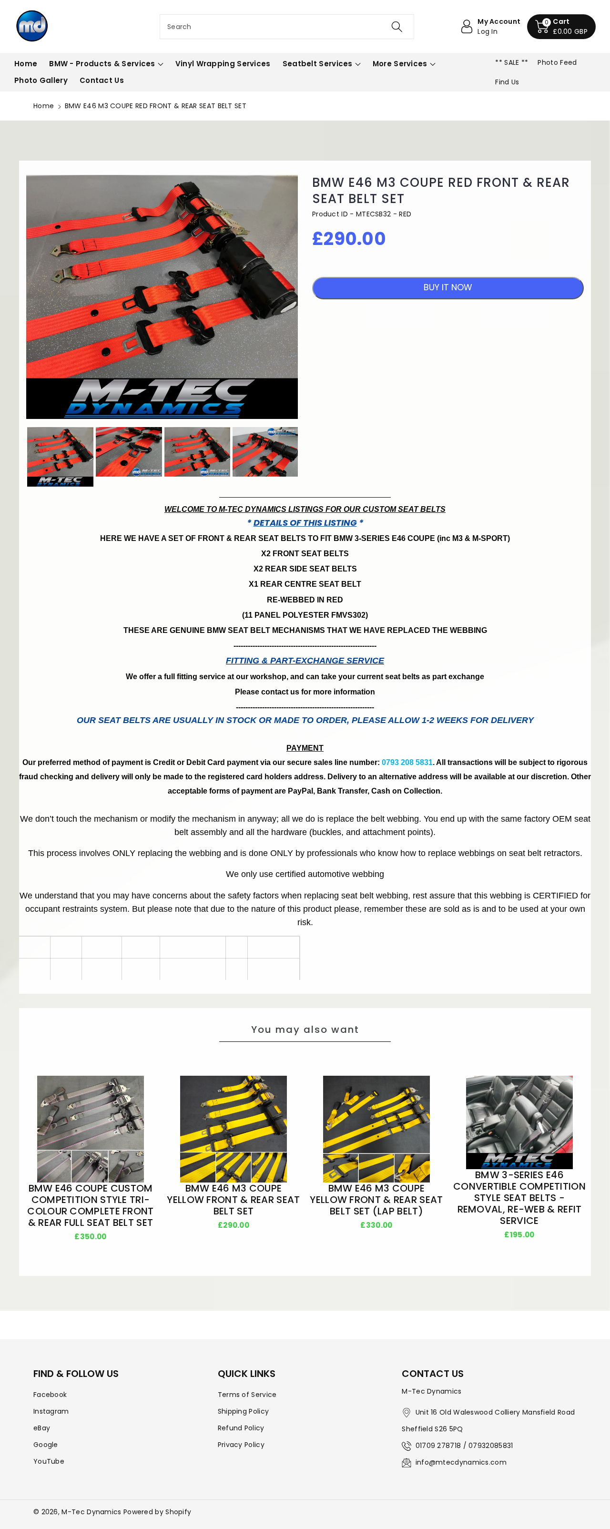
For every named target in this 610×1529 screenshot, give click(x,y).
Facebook (50, 1394)
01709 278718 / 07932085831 (464, 1445)
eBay (41, 1428)
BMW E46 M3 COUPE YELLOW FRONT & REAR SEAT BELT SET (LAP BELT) (376, 1199)
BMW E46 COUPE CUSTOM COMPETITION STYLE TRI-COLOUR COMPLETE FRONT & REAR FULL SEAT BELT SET (90, 1205)
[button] (561, 26)
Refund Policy (241, 1428)
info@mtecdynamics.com (461, 1462)
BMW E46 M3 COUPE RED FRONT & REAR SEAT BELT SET (441, 191)
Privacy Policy (241, 1444)
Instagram (51, 1411)
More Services (400, 64)
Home (43, 106)
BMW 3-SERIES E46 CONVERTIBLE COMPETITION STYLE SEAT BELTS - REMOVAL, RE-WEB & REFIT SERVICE (519, 1197)
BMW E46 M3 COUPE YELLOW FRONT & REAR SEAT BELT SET (233, 1199)
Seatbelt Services (318, 64)
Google (45, 1444)
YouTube (48, 1461)
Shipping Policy (243, 1411)
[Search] (396, 27)
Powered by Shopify (157, 1512)
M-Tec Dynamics (91, 1512)
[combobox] (287, 27)
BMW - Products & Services (102, 64)
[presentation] (17, 457)
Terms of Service (247, 1394)
